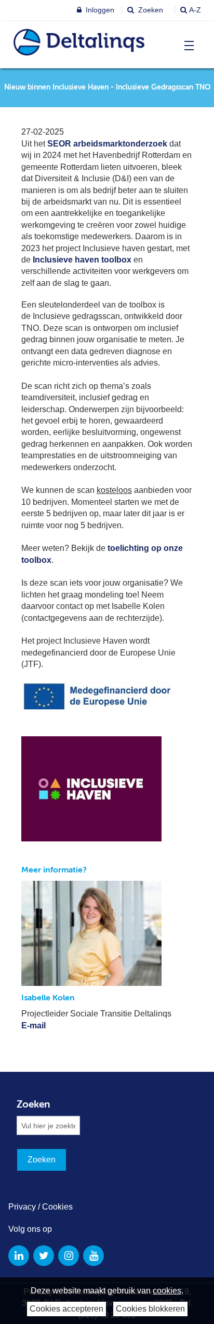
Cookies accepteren (66, 1308)
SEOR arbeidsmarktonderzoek (107, 143)
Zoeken (149, 10)
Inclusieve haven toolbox (82, 259)
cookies (167, 1290)
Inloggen (99, 10)
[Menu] (186, 45)
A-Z (195, 10)
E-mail (33, 1025)
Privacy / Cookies (40, 1206)
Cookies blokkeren (150, 1308)
